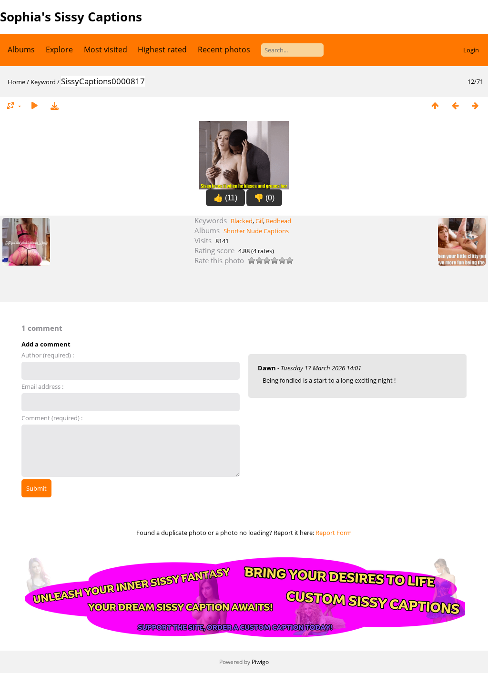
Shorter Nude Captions (256, 231)
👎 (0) (264, 198)
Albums (21, 49)
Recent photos (224, 49)
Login (471, 50)
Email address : (42, 386)
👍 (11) (225, 198)
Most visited (105, 49)
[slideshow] (34, 106)
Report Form (333, 532)
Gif (259, 221)
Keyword (43, 82)
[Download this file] (54, 106)
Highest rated (162, 49)
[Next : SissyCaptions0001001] (475, 106)
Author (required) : (47, 355)
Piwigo (260, 662)
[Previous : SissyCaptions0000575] (455, 106)
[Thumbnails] (435, 106)
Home (16, 82)
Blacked (242, 221)
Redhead (278, 221)
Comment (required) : (51, 418)
